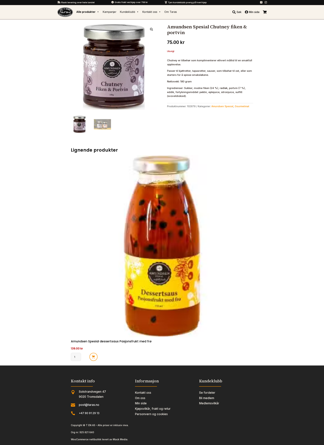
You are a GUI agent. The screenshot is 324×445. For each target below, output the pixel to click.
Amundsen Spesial (222, 106)
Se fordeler (207, 392)
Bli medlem (206, 398)
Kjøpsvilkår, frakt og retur (153, 408)
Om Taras (170, 12)
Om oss (140, 398)
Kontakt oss (149, 12)
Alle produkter (86, 12)
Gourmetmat (242, 106)
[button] (151, 29)
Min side (141, 403)
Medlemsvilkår (209, 403)
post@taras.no (89, 405)
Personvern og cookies (151, 414)
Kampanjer (109, 12)
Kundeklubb (127, 12)
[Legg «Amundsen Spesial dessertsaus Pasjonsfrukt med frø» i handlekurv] (93, 357)
